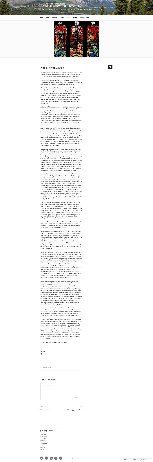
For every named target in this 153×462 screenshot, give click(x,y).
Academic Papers (84, 17)
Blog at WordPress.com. (76, 458)
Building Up (43, 448)
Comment (76, 397)
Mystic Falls (43, 434)
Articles (62, 17)
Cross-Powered (43, 443)
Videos (68, 17)
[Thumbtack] (56, 458)
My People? (43, 439)
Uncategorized (47, 367)
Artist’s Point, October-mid (46, 430)
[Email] (60, 458)
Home (41, 17)
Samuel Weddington (61, 6)
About (47, 17)
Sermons (54, 17)
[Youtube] (51, 458)
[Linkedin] (46, 458)
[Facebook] (41, 458)
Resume (75, 17)
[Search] (110, 67)
